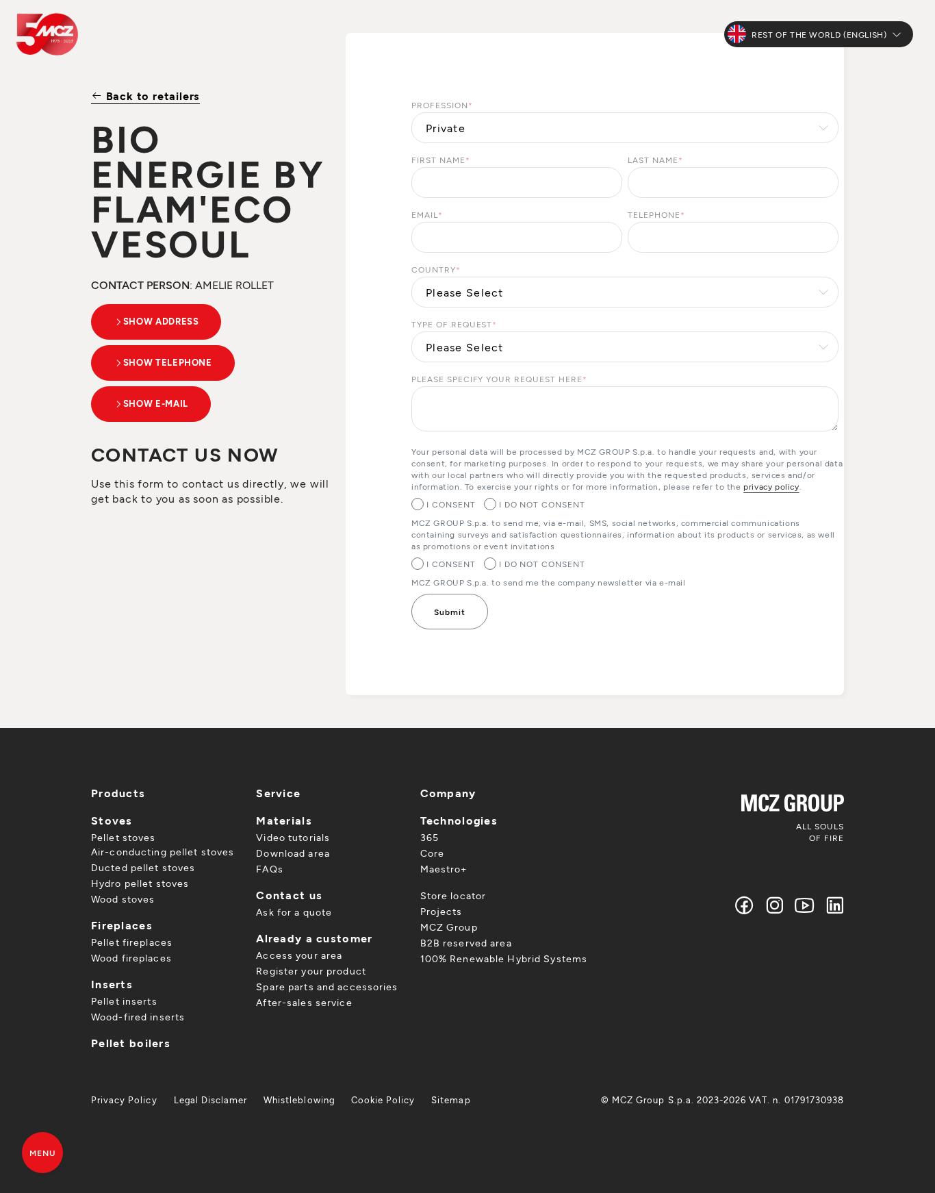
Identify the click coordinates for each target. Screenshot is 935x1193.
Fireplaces (122, 924)
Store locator (453, 895)
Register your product (311, 971)
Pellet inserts (124, 1001)
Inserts (112, 983)
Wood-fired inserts (138, 1016)
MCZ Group (449, 927)
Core (432, 853)
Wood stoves (123, 899)
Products (118, 792)
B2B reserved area (466, 943)
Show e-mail (155, 403)
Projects (441, 911)
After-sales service (304, 1002)
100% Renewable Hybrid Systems (503, 958)
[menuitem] (124, 1100)
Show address (161, 321)
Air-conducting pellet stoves (162, 851)
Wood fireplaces (131, 958)
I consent (451, 504)
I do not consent (542, 504)
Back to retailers (151, 95)
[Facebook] (745, 905)
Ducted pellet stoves (143, 867)
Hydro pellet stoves (140, 883)
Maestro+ (443, 869)
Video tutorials (293, 837)
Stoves (112, 820)
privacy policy (771, 486)
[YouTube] (805, 905)
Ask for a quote (294, 912)
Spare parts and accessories (327, 986)
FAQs (269, 869)
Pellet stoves (123, 837)
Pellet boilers (130, 1042)
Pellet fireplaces (131, 942)
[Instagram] (775, 905)
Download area (293, 853)
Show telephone (167, 362)
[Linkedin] (832, 905)
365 (429, 837)
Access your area (299, 955)
